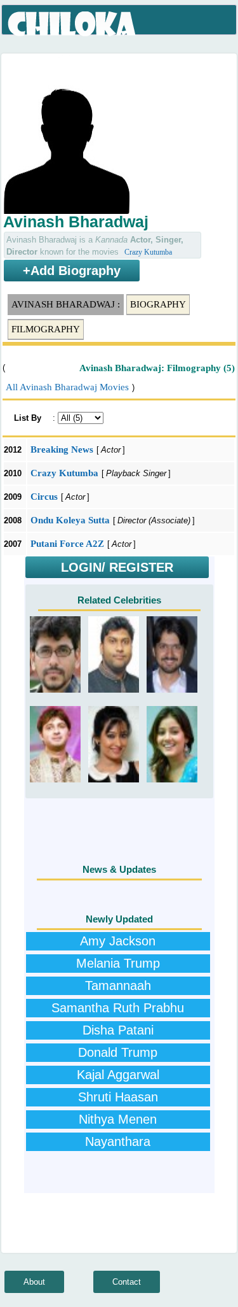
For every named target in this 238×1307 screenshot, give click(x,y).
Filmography (45, 329)
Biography (158, 304)
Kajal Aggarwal (118, 1075)
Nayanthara (117, 1141)
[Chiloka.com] (72, 24)
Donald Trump (117, 1052)
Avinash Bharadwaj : (65, 304)
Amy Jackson (117, 941)
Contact (126, 1282)
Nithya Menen (118, 1119)
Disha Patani (118, 1030)
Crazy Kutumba (148, 252)
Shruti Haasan (118, 1097)
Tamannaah (118, 985)
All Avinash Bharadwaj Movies (67, 387)
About (34, 1282)
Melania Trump (118, 963)
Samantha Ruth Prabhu (117, 1008)
